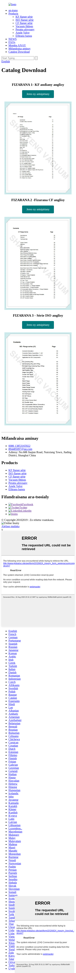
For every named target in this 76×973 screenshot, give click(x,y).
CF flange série (24, 23)
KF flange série (24, 16)
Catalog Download (19, 51)
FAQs (11, 42)
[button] (38, 94)
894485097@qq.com (20, 449)
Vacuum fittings (24, 26)
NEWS (12, 39)
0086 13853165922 (19, 445)
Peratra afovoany (25, 29)
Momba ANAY (17, 45)
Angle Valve (23, 32)
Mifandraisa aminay (19, 48)
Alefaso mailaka (10, 526)
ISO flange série (25, 19)
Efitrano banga (24, 35)
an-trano (13, 10)
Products (13, 13)
